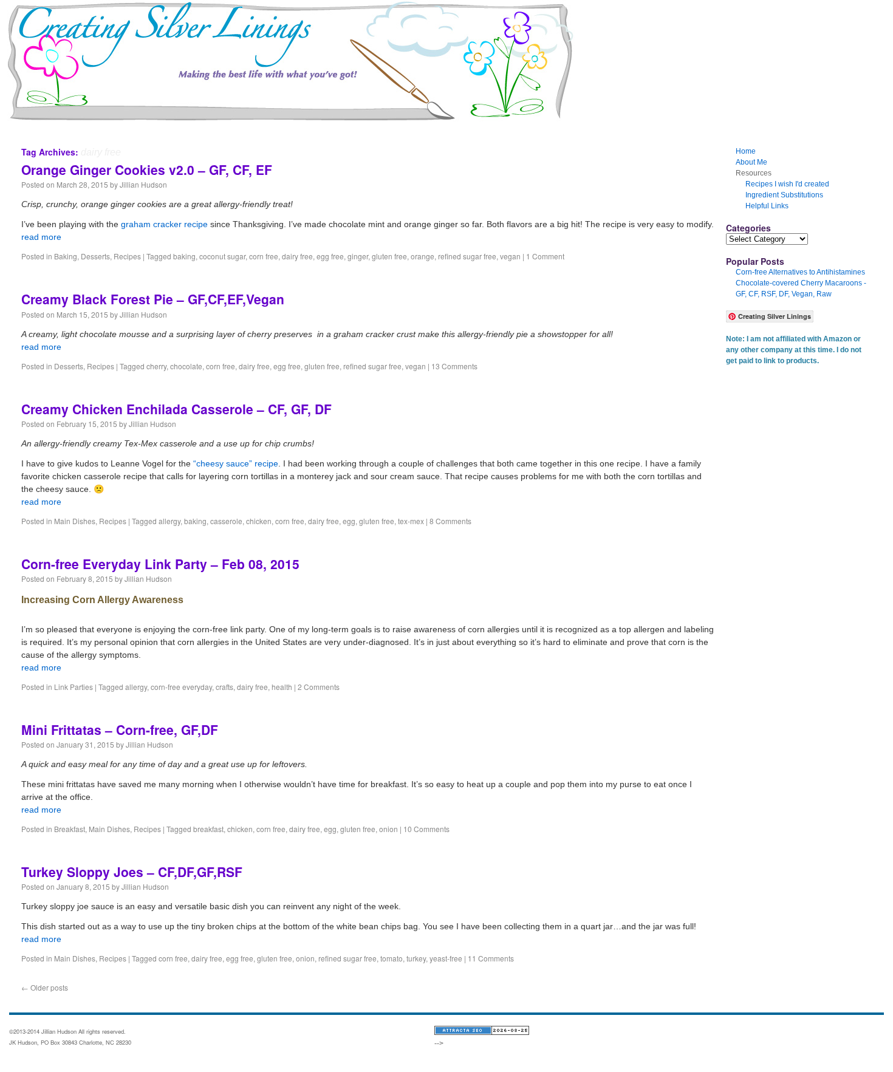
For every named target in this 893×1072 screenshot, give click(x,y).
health (282, 686)
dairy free (297, 256)
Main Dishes (74, 521)
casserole (226, 521)
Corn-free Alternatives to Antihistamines (800, 272)
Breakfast (69, 829)
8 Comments (450, 521)
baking (184, 256)
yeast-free (445, 958)
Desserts (95, 256)
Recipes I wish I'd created (787, 184)
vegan (510, 256)
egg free (330, 256)
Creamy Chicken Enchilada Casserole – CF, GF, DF (176, 409)
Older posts (44, 987)
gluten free (389, 256)
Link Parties (73, 686)
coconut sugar (222, 256)
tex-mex (411, 521)
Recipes (127, 256)
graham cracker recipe (164, 224)
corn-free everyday (181, 686)
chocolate (186, 366)
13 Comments (454, 366)
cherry (156, 366)
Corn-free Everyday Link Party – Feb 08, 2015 (160, 564)
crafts (224, 686)
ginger (357, 256)
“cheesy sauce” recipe (235, 463)
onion (388, 829)
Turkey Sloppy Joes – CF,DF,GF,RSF (131, 871)
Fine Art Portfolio (205, 123)
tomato (391, 958)
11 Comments (491, 958)
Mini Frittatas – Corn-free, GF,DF (119, 729)
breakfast (208, 829)
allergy (169, 521)
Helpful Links (767, 206)
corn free (263, 256)
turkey (416, 958)
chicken (259, 521)
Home (40, 123)
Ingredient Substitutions (784, 195)
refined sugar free (467, 256)
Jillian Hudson (143, 184)
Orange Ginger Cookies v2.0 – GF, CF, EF (146, 169)
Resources (88, 123)
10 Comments (426, 829)
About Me (141, 123)
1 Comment (545, 256)
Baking (65, 256)
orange (422, 256)
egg (349, 521)
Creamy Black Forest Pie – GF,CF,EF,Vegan (152, 299)
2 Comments (319, 686)
